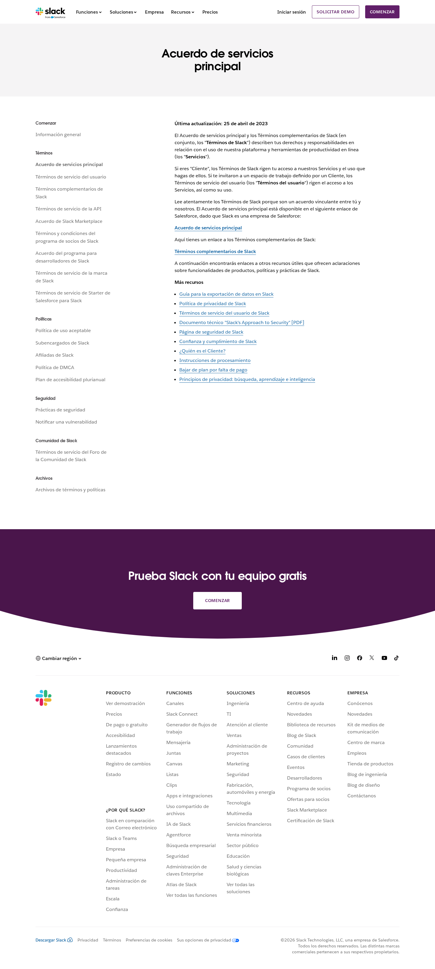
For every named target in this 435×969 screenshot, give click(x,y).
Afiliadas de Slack (54, 355)
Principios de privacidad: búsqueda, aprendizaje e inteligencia (247, 379)
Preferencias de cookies (149, 940)
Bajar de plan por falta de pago (213, 370)
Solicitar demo (335, 12)
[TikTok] (396, 659)
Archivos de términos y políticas (70, 490)
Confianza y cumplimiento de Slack (218, 341)
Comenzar (382, 12)
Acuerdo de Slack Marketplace (69, 221)
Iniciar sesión (291, 12)
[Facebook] (359, 659)
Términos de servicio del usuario (71, 177)
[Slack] (50, 12)
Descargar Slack (51, 940)
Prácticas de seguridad (60, 410)
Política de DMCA (55, 367)
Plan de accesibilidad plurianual (70, 379)
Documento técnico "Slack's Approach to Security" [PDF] (241, 322)
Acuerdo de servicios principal (69, 164)
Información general (58, 134)
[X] (372, 659)
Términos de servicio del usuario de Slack (224, 313)
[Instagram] (347, 659)
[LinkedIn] (334, 659)
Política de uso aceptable (63, 330)
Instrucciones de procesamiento (215, 360)
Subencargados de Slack (62, 343)
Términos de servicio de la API (69, 209)
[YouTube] (384, 659)
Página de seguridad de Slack (211, 332)
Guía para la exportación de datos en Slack (226, 294)
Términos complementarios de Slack (215, 251)
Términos (112, 940)
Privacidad (88, 940)
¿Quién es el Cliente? (202, 351)
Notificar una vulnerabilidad (66, 422)
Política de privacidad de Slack (212, 303)
